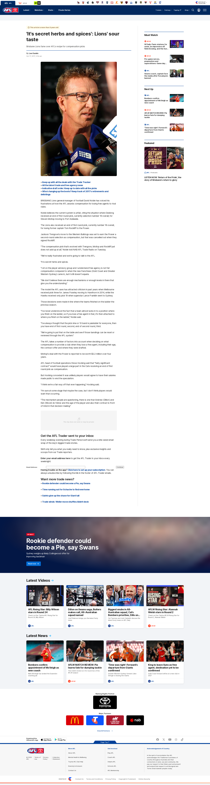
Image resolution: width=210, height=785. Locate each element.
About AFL (71, 753)
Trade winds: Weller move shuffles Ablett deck (65, 501)
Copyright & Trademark (127, 779)
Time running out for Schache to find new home (66, 489)
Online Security (144, 779)
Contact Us (72, 770)
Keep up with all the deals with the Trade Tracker (66, 182)
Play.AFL (110, 753)
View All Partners (103, 731)
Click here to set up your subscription (86, 470)
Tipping (176, 10)
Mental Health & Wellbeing (77, 757)
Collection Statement (56, 758)
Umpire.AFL (111, 762)
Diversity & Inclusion (75, 766)
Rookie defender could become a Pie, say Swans (66, 483)
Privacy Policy (45, 758)
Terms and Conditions (94, 779)
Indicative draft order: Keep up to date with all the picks (69, 188)
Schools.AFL (112, 766)
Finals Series (64, 10)
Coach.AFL (111, 757)
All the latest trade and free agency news (62, 185)
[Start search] (193, 10)
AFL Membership (113, 770)
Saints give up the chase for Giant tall (60, 495)
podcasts (154, 172)
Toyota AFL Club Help (75, 762)
